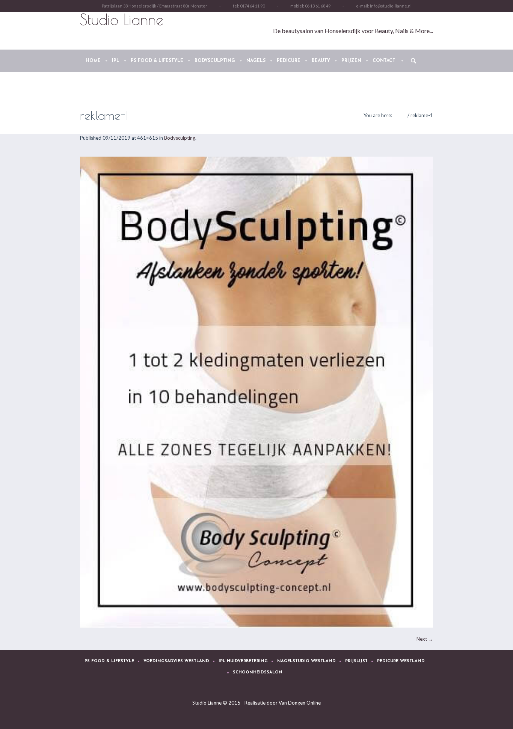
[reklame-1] (256, 392)
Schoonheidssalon (257, 672)
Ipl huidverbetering (243, 661)
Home (399, 115)
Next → (424, 639)
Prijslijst (356, 661)
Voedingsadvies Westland (176, 661)
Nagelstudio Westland (306, 661)
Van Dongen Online (300, 703)
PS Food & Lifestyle (109, 661)
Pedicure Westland (401, 661)
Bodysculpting (179, 138)
